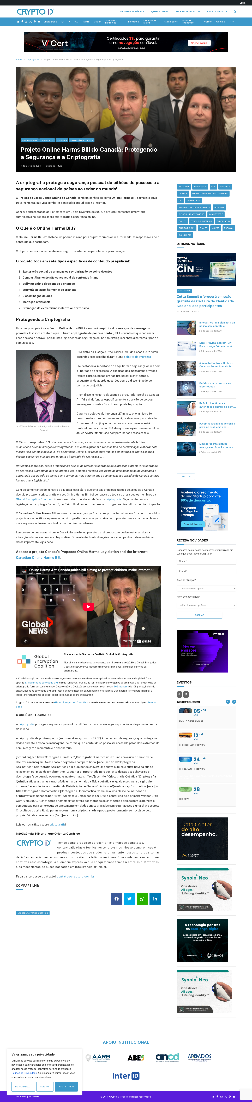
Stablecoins (171, 21)
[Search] (234, 11)
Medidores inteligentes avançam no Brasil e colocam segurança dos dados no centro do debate (217, 445)
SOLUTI (182, 221)
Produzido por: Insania (27, 1096)
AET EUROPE (200, 186)
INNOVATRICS (193, 200)
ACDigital (184, 186)
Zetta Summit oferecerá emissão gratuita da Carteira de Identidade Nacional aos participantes (205, 301)
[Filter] (186, 694)
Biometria (133, 21)
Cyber (97, 21)
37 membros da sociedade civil (41, 682)
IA (69, 21)
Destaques (47, 140)
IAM (77, 21)
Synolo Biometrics (201, 221)
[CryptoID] (35, 11)
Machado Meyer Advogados (194, 207)
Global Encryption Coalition (34, 499)
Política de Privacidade (24, 1073)
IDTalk (86, 21)
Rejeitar (45, 1087)
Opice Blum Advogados (191, 214)
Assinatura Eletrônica (111, 21)
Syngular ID (223, 221)
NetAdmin (219, 207)
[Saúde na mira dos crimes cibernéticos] (186, 388)
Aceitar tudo (66, 1087)
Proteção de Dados (81, 140)
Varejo (208, 21)
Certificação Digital (150, 21)
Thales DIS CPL (187, 228)
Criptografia (50, 21)
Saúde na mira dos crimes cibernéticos (215, 385)
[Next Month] (234, 702)
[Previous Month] (228, 702)
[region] (44, 1072)
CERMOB (183, 193)
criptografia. (114, 499)
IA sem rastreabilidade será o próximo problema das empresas (217, 425)
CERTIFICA (225, 186)
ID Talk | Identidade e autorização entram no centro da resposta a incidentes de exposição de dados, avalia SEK (217, 405)
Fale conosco (217, 11)
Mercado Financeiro (188, 21)
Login (242, 2)
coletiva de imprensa (137, 356)
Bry (213, 186)
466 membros (121, 686)
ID (63, 21)
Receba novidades (188, 11)
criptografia (26, 724)
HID (180, 200)
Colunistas (185, 235)
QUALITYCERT (216, 214)
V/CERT (215, 228)
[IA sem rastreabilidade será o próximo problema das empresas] (186, 429)
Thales (203, 228)
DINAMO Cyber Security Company (210, 193)
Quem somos (160, 11)
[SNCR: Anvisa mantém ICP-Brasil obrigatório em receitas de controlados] (186, 348)
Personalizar (23, 1087)
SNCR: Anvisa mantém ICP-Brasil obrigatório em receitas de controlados (217, 344)
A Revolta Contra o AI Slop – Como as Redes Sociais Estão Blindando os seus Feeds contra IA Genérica (217, 365)
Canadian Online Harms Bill (38, 558)
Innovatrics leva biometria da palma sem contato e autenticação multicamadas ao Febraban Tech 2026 (217, 324)
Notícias (62, 140)
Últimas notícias (132, 11)
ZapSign (228, 228)
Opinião (220, 21)
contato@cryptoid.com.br (75, 876)
